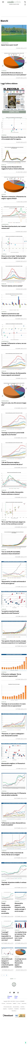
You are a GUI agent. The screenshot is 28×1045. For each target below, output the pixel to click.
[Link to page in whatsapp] (14, 992)
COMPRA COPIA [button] (14, 112)
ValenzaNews (14, 1010)
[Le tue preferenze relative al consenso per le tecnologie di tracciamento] (25, 1042)
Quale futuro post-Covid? (9, 45)
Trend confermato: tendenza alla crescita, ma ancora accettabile (6, 908)
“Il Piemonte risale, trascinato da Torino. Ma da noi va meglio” (12, 853)
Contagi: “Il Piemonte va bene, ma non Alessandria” (13, 344)
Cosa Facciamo (8, 1003)
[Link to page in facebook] (10, 992)
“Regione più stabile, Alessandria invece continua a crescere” (12, 493)
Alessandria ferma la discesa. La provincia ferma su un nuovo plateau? (13, 73)
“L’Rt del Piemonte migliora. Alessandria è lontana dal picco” (12, 463)
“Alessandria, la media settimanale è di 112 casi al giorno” (13, 582)
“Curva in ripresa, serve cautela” (12, 286)
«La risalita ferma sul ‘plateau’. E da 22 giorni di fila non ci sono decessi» (20, 936)
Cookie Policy (24, 1003)
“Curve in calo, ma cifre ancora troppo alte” (13, 404)
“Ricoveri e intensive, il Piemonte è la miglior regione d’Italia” (13, 197)
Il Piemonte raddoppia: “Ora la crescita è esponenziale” (11, 675)
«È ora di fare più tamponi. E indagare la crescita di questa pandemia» (7, 963)
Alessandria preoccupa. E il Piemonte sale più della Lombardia (13, 794)
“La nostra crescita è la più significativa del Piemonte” (10, 612)
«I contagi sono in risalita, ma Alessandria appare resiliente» (20, 963)
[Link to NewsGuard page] (8, 1016)
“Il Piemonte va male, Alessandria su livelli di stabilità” (13, 824)
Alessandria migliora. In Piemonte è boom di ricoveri (13, 764)
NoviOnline (22, 1006)
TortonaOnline (22, 1008)
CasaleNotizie (10, 1008)
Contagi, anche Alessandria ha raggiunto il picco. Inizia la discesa (12, 168)
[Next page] (6, 975)
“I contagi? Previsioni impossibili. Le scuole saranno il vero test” (7, 936)
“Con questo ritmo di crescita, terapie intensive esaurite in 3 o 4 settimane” (13, 642)
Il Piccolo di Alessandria (8, 1006)
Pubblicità (14, 1003)
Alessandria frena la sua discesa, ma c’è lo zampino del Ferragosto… (13, 138)
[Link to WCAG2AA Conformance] (19, 1016)
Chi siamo (3, 1003)
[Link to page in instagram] (18, 992)
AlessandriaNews (16, 1006)
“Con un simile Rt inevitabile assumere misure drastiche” (10, 552)
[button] (25, 2)
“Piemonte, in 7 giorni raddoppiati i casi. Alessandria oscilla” (12, 734)
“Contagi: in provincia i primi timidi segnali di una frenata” (12, 433)
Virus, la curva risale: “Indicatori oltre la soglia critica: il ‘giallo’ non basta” (13, 257)
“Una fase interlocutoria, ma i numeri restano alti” (13, 227)
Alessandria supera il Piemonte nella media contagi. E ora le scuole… (20, 907)
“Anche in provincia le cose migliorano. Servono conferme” (11, 314)
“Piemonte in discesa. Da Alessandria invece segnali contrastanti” (13, 374)
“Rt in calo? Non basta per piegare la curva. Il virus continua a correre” (13, 523)
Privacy (19, 1003)
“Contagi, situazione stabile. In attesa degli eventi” (13, 883)
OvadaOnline (16, 1008)
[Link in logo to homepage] (14, 2)
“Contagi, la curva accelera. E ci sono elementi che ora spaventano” (13, 705)
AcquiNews (5, 1008)
